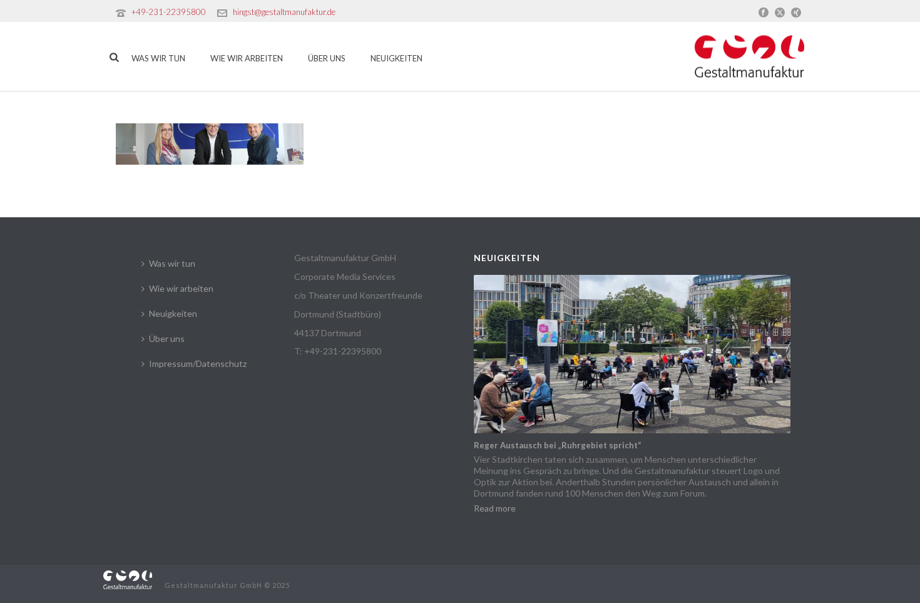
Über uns (326, 58)
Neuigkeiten (396, 58)
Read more (495, 508)
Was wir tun (158, 58)
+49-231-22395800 (168, 12)
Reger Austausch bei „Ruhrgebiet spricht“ (557, 445)
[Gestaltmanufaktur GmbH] (127, 579)
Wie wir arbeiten (246, 58)
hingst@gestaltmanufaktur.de (284, 12)
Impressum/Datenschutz (198, 363)
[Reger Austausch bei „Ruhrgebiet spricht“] (632, 354)
